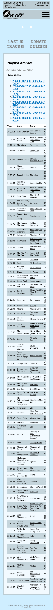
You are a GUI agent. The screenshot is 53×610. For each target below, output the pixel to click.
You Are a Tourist (34, 393)
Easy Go (34, 491)
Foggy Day (34, 151)
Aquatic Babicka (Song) (36, 159)
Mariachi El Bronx (35, 448)
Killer (32, 536)
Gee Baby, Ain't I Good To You (36, 580)
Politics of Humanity (34, 224)
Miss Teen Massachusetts (36, 412)
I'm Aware (34, 272)
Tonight (33, 305)
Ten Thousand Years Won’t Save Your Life (36, 241)
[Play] (22, 27)
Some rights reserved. (37, 605)
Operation (34, 260)
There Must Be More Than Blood (36, 292)
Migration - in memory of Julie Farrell (35, 587)
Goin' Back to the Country (36, 378)
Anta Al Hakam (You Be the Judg (36, 139)
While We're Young (35, 558)
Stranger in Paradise (34, 453)
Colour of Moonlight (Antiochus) (35, 370)
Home (32, 475)
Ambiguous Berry (42, 5)
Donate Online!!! (38, 44)
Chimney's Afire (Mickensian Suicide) (35, 434)
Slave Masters (36, 356)
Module (33, 566)
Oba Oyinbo (35, 216)
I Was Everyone (34, 347)
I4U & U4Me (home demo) (35, 332)
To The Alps (35, 300)
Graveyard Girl (36, 442)
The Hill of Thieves (34, 196)
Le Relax (34, 203)
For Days (34, 384)
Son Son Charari (33, 549)
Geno (32, 516)
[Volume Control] (31, 27)
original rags (35, 498)
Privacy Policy (26, 607)
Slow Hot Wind (36, 487)
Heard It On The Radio (35, 254)
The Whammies (35, 469)
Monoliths (34, 422)
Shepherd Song (36, 235)
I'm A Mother (35, 268)
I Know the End (36, 319)
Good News (35, 389)
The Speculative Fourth (35, 573)
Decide (33, 167)
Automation (11, 70)
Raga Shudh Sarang (35, 132)
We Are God (35, 418)
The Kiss (34, 175)
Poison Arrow (35, 281)
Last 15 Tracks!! (15, 44)
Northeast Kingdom (34, 313)
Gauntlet (33, 481)
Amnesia (34, 145)
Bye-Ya (33, 461)
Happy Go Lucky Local (35, 530)
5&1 (31, 408)
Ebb (31, 427)
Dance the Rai (36, 183)
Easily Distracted (34, 541)
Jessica (33, 363)
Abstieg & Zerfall (34, 276)
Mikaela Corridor (33, 339)
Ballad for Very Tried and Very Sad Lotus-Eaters (36, 507)
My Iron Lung (35, 263)
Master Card (35, 309)
